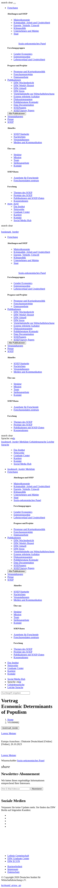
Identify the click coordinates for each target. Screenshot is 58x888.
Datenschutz (13, 872)
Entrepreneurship (22, 56)
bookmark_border (10, 231)
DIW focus (19, 91)
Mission (17, 157)
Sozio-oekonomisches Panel (32, 43)
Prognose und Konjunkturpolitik (29, 71)
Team (16, 160)
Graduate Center (22, 212)
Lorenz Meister (8, 733)
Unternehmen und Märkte (26, 31)
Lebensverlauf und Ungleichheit (29, 59)
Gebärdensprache (15, 684)
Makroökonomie (22, 20)
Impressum (12, 869)
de (14, 438)
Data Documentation (24, 105)
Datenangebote (21, 77)
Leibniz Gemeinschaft (18, 855)
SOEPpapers (20, 107)
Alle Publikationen (17, 113)
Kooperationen (21, 201)
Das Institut (19, 206)
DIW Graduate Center (18, 858)
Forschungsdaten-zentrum (26, 180)
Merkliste (21, 469)
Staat (16, 33)
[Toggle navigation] (14, 3)
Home (10, 719)
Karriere (18, 215)
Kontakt (17, 165)
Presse (10, 119)
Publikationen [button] (14, 80)
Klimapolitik (20, 28)
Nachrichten (20, 137)
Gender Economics (23, 54)
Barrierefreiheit (14, 866)
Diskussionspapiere (23, 99)
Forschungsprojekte (23, 74)
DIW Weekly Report (24, 85)
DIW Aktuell (20, 88)
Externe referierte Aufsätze (27, 96)
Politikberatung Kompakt (26, 102)
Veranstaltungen (15, 116)
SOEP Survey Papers (24, 110)
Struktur (17, 154)
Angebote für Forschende (26, 177)
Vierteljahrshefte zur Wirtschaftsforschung (34, 93)
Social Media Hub (22, 220)
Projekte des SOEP (23, 195)
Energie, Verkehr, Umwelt (26, 25)
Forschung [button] (12, 7)
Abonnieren (37, 789)
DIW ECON (13, 861)
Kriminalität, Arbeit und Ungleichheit (32, 22)
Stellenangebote (21, 163)
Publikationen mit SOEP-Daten (29, 198)
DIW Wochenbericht (24, 82)
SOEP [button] (10, 122)
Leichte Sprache (15, 687)
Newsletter (6, 794)
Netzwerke (19, 209)
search (4, 2)
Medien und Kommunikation (28, 142)
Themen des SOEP (23, 192)
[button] (7, 2)
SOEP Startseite (21, 134)
